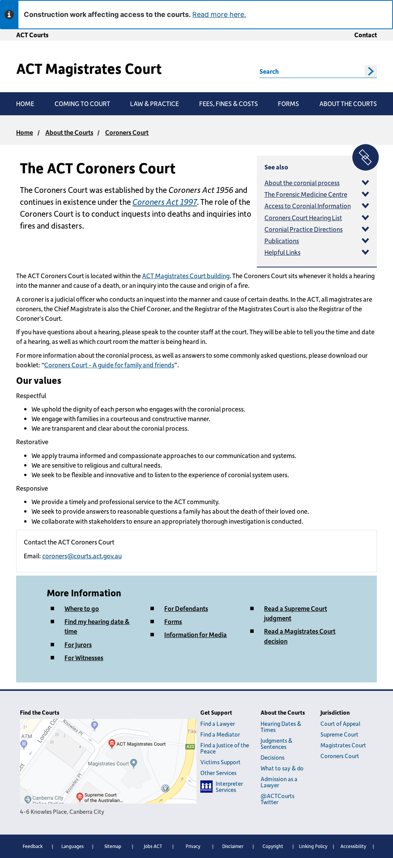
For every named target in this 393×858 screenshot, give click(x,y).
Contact (365, 34)
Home (24, 132)
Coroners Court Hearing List (303, 217)
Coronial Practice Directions (303, 229)
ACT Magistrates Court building (186, 275)
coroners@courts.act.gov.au (82, 555)
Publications (281, 240)
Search (269, 71)
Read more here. (219, 14)
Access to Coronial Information (307, 205)
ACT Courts (32, 34)
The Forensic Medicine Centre (305, 194)
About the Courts (69, 132)
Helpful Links (282, 252)
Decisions (272, 757)
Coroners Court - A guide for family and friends (109, 364)
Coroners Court (127, 132)
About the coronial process (302, 182)
